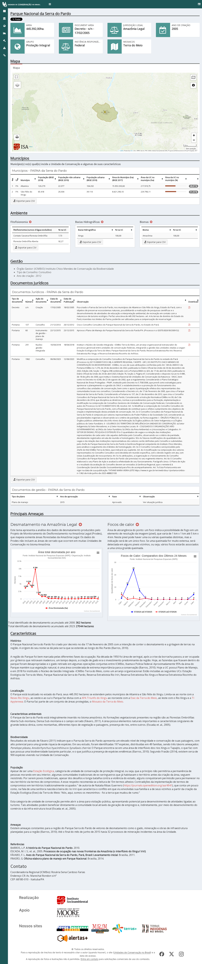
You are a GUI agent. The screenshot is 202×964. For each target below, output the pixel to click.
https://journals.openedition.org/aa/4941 (148, 785)
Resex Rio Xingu (19, 698)
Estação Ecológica (43, 771)
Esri (132, 150)
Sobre (31, 146)
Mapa (16, 68)
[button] (49, 4)
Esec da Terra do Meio (144, 698)
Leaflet (121, 150)
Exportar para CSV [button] (25, 200)
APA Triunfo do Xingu (94, 698)
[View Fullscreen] (16, 77)
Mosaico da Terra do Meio (107, 701)
